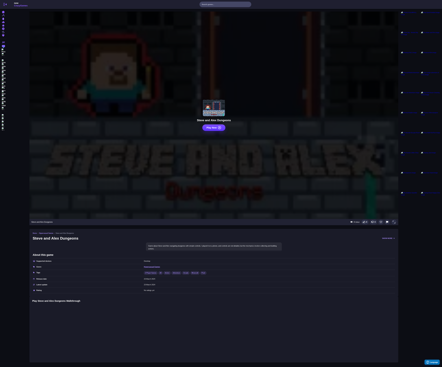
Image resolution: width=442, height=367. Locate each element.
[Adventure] (3, 65)
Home (35, 233)
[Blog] (3, 115)
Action (167, 273)
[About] (3, 125)
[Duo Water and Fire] (430, 41)
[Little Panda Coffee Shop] (410, 161)
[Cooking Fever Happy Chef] (430, 201)
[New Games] (3, 15)
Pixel (203, 273)
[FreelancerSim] (430, 61)
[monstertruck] (3, 97)
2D (160, 273)
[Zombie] (3, 73)
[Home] (3, 11)
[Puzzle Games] (3, 50)
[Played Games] (3, 28)
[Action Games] (3, 46)
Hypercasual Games (46, 233)
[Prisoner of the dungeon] (430, 121)
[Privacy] (3, 128)
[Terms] (3, 122)
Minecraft (195, 273)
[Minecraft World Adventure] (410, 81)
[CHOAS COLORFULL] (410, 21)
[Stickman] (3, 77)
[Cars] (3, 81)
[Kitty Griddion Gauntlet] (410, 201)
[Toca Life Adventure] (410, 101)
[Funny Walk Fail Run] (430, 141)
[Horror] (3, 93)
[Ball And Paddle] (410, 121)
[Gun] (3, 85)
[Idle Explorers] (410, 181)
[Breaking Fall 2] (410, 61)
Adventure (176, 273)
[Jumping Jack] (430, 161)
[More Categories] (3, 54)
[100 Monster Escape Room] (410, 141)
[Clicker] (3, 104)
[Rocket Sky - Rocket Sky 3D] (410, 41)
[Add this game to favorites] (381, 222)
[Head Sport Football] (430, 21)
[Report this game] (387, 222)
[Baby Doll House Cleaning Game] (430, 101)
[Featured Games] (3, 25)
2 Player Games (150, 273)
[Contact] (3, 118)
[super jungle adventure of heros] (430, 81)
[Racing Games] (3, 43)
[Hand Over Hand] (430, 181)
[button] (394, 222)
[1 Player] (3, 89)
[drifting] (3, 101)
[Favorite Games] (3, 35)
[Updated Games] (3, 31)
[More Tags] (3, 108)
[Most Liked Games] (3, 21)
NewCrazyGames (18, 4)
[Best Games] (3, 18)
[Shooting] (3, 69)
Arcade (185, 273)
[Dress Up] (3, 61)
